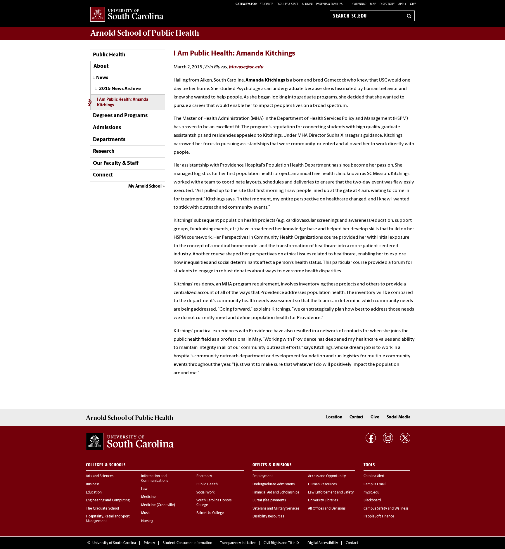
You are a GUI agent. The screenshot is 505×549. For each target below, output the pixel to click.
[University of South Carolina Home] (126, 14)
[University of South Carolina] (130, 441)
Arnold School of (144, 33)
